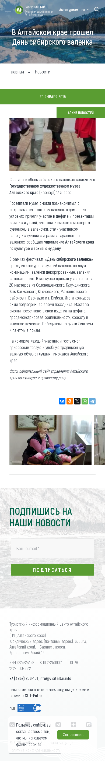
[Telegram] (92, 401)
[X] (77, 401)
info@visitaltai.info (55, 678)
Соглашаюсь (73, 735)
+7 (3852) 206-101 (23, 678)
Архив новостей (81, 112)
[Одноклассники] (69, 401)
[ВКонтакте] (62, 401)
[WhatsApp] (85, 401)
